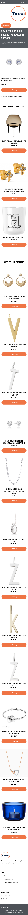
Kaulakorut (15, 78)
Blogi (5, 885)
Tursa (5, 876)
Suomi (4, 2)
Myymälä (6, 25)
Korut (10, 78)
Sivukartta (20, 912)
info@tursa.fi (23, 2)
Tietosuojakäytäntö (10, 912)
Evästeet (20, 910)
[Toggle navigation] (3, 13)
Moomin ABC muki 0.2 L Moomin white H (14, 237)
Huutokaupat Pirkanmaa (11, 882)
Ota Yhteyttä (13, 910)
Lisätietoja (14, 90)
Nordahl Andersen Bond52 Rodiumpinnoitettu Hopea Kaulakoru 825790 (14, 491)
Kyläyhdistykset (8, 879)
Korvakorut (22, 78)
